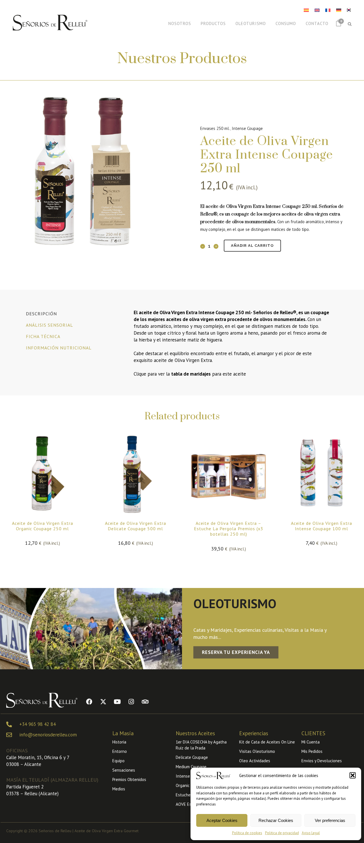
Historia (119, 742)
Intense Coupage (247, 128)
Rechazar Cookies (275, 820)
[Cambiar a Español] (306, 10)
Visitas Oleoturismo (257, 751)
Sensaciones (123, 770)
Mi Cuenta (310, 742)
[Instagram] (131, 701)
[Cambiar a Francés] (327, 10)
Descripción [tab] (41, 313)
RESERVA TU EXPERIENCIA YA (236, 652)
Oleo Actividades (254, 760)
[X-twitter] (103, 701)
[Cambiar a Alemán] (338, 10)
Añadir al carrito (252, 245)
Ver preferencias (330, 820)
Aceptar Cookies (221, 820)
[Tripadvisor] (145, 701)
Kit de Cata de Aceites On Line (267, 742)
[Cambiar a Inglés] (317, 10)
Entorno (119, 751)
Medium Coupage (191, 766)
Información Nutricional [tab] (59, 348)
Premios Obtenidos (129, 779)
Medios (118, 789)
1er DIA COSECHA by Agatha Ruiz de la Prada (201, 745)
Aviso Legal (311, 832)
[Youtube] (117, 701)
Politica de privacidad (282, 832)
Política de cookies (247, 832)
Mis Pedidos (311, 751)
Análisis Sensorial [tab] (49, 325)
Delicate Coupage (192, 757)
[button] (352, 775)
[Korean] (348, 9)
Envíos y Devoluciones (321, 760)
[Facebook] (89, 701)
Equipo (118, 760)
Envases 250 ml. (215, 128)
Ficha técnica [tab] (43, 336)
